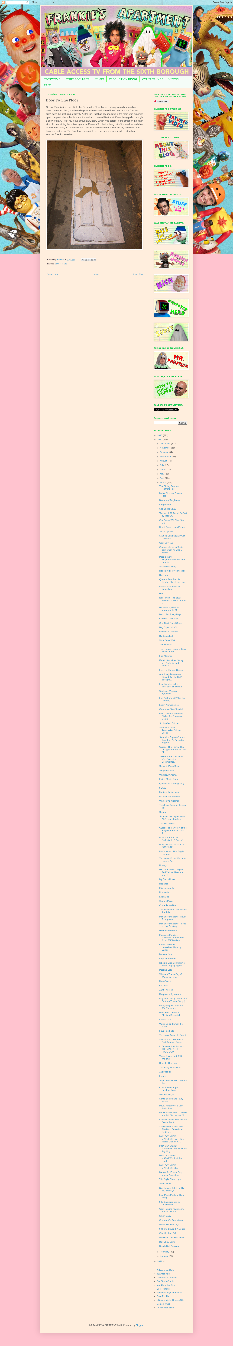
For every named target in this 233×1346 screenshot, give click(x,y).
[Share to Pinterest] (94, 259)
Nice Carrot (165, 981)
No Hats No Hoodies (169, 796)
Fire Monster (165, 656)
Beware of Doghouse (169, 500)
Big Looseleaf (166, 636)
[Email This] (82, 259)
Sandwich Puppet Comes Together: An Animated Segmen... (171, 740)
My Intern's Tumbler (167, 1277)
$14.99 (162, 788)
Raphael (163, 883)
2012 (160, 439)
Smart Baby (165, 1216)
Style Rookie (163, 1296)
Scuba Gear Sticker (169, 723)
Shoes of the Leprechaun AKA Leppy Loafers (172, 817)
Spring (162, 812)
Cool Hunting (163, 1288)
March (163, 482)
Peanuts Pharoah (168, 930)
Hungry (163, 865)
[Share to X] (88, 259)
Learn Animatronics (169, 705)
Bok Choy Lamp (167, 1242)
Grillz (161, 593)
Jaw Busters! (165, 644)
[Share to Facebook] (91, 259)
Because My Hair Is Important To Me (169, 608)
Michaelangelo (166, 888)
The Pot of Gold (167, 823)
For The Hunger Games (171, 670)
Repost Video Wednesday (172, 570)
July (162, 465)
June (162, 469)
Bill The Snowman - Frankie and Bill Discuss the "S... (173, 1114)
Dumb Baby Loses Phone (172, 527)
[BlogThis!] (85, 259)
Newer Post (52, 274)
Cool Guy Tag (166, 543)
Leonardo (164, 896)
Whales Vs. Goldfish (169, 801)
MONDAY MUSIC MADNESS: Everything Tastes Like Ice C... (171, 1139)
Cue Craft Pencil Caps (170, 623)
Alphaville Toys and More (169, 1292)
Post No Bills (165, 970)
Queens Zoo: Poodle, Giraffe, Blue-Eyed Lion (172, 580)
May (162, 473)
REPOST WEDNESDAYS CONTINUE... (171, 845)
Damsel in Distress (168, 631)
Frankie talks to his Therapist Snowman (170, 685)
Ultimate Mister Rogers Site (170, 1300)
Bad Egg (163, 575)
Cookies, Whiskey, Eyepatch (168, 692)
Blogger (139, 1325)
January (164, 1256)
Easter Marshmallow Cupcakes (169, 587)
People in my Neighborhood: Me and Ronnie (172, 559)
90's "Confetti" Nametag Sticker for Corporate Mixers (171, 716)
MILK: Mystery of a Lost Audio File (171, 1107)
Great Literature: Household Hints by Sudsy (170, 947)
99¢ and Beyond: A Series (172, 1229)
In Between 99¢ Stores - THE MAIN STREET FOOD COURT (171, 1049)
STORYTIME (52, 79)
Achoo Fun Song (167, 566)
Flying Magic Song (168, 779)
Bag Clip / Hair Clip (168, 627)
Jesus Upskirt (166, 531)
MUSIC (99, 79)
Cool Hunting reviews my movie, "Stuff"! (171, 1210)
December (165, 443)
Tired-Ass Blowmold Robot (172, 1035)
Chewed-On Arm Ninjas (171, 1220)
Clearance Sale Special (171, 709)
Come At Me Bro (167, 905)
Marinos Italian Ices (169, 792)
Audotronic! (165, 1071)
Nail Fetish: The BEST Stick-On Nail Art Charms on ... (173, 600)
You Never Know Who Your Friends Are (172, 859)
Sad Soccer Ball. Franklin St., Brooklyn (171, 1189)
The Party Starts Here (170, 1067)
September (166, 456)
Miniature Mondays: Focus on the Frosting (172, 925)
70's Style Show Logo (170, 1179)
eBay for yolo (163, 1273)
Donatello (164, 892)
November (165, 447)
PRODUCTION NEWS (123, 79)
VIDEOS (173, 79)
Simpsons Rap (166, 770)
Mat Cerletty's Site (166, 1285)
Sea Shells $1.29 (167, 508)
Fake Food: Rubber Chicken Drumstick (169, 1013)
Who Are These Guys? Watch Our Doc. (170, 975)
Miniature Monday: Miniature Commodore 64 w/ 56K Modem (171, 938)
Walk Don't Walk (167, 640)
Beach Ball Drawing (169, 1246)
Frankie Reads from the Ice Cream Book (173, 1121)
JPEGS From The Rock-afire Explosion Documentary (171, 759)
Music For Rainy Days (170, 614)
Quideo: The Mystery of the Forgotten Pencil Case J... (173, 830)
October (164, 452)
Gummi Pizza (166, 901)
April (162, 478)
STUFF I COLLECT (77, 79)
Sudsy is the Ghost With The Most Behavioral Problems (171, 1129)
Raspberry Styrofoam (170, 994)
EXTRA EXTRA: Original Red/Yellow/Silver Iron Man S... (171, 872)
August (164, 460)
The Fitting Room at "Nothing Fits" (169, 487)
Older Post (138, 274)
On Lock (163, 985)
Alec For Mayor (167, 1094)
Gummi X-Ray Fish (168, 618)
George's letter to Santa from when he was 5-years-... (171, 550)
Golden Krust (163, 1304)
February (165, 1251)
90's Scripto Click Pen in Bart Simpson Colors (171, 1040)
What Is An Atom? (168, 775)
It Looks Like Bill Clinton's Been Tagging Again (172, 964)
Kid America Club (165, 1270)
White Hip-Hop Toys (169, 1224)
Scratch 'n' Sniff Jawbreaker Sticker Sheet (170, 730)
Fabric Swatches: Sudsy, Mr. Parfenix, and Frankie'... (171, 663)
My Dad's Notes (167, 879)
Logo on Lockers (167, 958)
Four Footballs (166, 1031)
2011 (160, 1261)
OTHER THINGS (152, 79)
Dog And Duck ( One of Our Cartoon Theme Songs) (173, 999)
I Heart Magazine (165, 1307)
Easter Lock (165, 1019)
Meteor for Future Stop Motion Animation (170, 1173)
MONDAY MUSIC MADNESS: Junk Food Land (171, 1158)
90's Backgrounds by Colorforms (169, 1203)
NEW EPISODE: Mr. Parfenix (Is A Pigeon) (171, 838)
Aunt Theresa (166, 989)
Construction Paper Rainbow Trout (169, 1088)
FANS (47, 85)
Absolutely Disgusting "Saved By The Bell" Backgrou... (170, 677)
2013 (160, 435)
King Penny (165, 504)
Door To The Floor (168, 1063)
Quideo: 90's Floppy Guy (171, 783)
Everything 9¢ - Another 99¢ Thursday (171, 1006)
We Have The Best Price (171, 1237)
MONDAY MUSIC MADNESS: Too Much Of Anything (173, 1149)
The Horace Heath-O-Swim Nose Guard (173, 650)
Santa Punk (165, 1183)
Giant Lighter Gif (167, 1233)
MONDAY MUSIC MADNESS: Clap (168, 1166)
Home (96, 274)
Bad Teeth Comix (165, 1281)
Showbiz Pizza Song (169, 766)
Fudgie (162, 1076)
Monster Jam (165, 954)
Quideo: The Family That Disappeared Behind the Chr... (172, 750)
